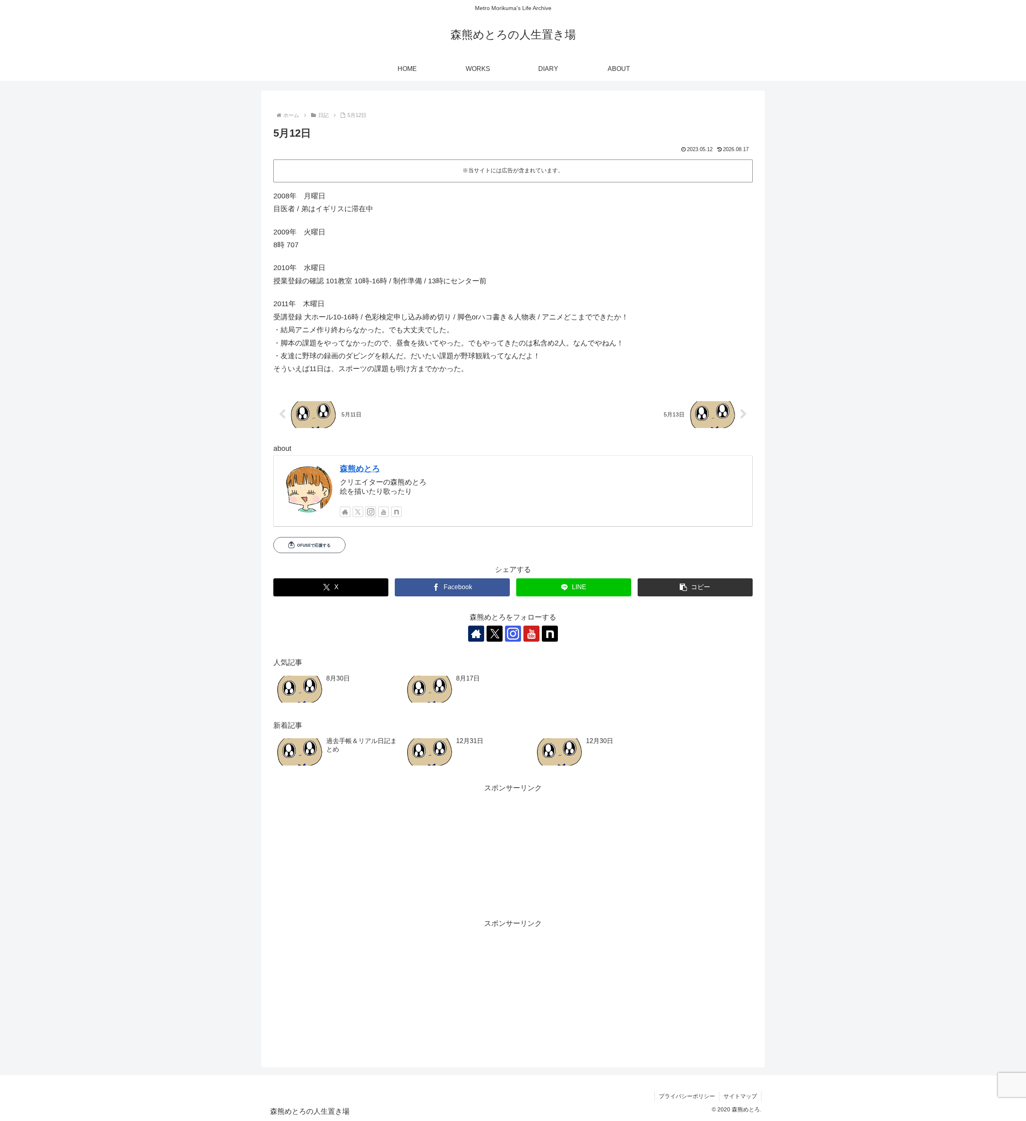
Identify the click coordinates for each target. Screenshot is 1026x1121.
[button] (695, 587)
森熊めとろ (360, 468)
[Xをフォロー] (358, 512)
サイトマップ (740, 1096)
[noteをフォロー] (396, 512)
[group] (338, 690)
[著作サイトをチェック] (345, 512)
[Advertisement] (513, 851)
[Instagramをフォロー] (371, 512)
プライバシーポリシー (687, 1096)
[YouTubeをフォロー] (383, 512)
